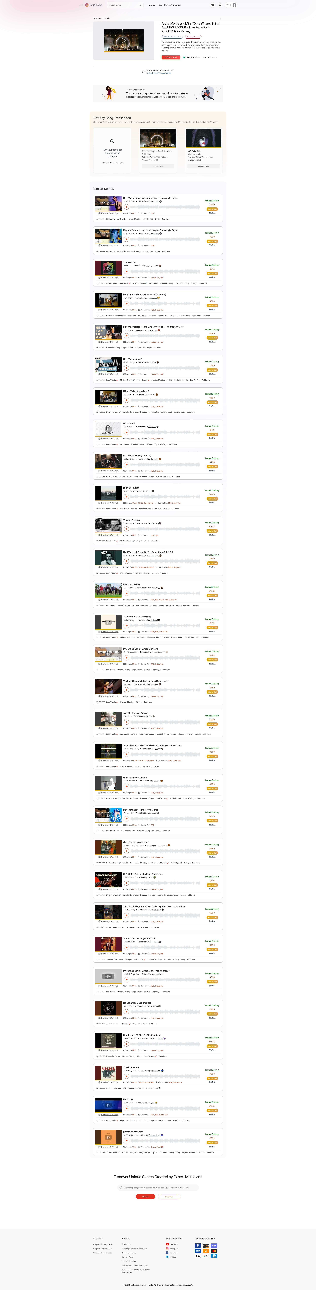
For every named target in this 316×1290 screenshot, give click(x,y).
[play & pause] (126, 207)
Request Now (171, 57)
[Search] (140, 5)
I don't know (129, 423)
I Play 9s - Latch (131, 487)
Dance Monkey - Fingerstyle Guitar (140, 809)
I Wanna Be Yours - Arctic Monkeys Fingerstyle (146, 970)
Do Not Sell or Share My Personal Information (136, 1270)
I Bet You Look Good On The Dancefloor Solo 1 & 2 (148, 552)
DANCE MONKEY (131, 584)
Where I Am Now (131, 520)
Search (145, 1196)
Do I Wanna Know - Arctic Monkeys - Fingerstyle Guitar (150, 198)
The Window (129, 262)
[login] (234, 5)
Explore (169, 1196)
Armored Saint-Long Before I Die (139, 938)
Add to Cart (212, 209)
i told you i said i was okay (136, 842)
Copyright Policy (129, 1253)
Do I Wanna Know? (132, 359)
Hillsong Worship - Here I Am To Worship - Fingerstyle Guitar (153, 326)
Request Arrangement (102, 1244)
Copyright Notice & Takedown (134, 1248)
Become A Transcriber (102, 1253)
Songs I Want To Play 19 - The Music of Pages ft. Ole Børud (152, 745)
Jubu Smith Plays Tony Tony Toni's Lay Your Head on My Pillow (154, 906)
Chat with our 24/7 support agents (159, 73)
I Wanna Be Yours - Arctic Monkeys (140, 648)
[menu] (81, 4)
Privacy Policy (128, 1257)
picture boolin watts (133, 1131)
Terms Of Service (129, 1261)
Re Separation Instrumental (137, 1003)
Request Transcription (102, 1248)
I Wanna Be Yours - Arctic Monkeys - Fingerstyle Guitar (150, 230)
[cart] (220, 5)
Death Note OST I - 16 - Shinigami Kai (141, 1035)
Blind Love (128, 1099)
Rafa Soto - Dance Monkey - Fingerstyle (143, 874)
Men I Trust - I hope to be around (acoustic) (144, 294)
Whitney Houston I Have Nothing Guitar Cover (146, 681)
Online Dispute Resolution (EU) (135, 1265)
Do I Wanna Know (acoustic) (137, 455)
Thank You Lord (131, 1067)
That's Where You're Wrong (137, 616)
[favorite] (212, 5)
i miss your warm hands (135, 777)
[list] (227, 5)
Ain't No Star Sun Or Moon (136, 713)
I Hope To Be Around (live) (136, 391)
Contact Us (126, 1244)
